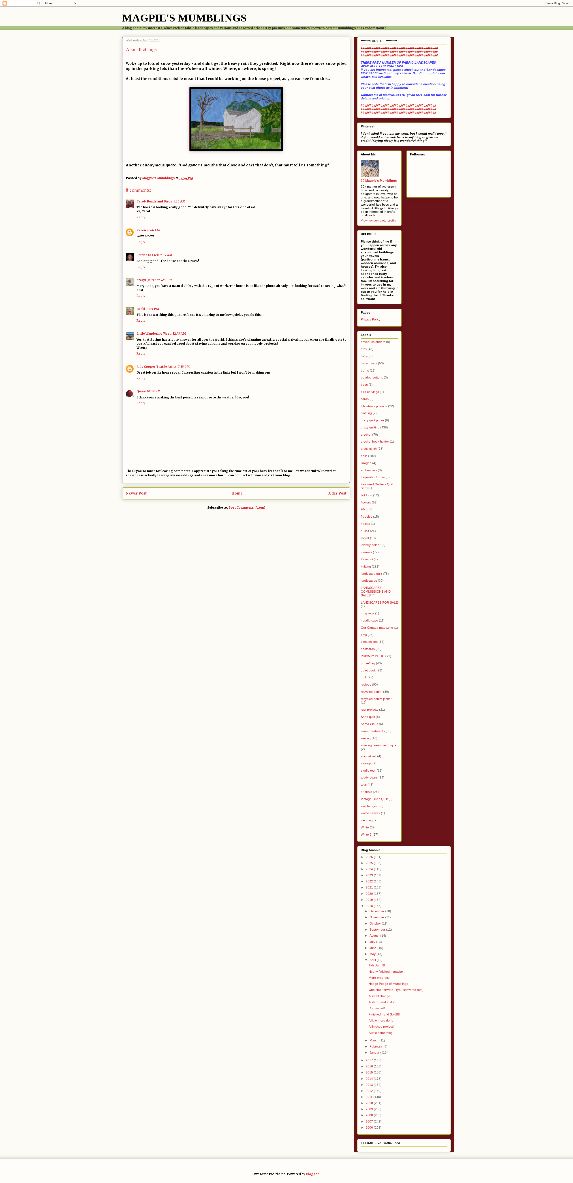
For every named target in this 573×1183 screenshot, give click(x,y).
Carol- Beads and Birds (154, 201)
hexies (365, 523)
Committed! (377, 1008)
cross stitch (369, 448)
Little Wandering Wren (154, 334)
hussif (365, 531)
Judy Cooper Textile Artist (157, 367)
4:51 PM (167, 280)
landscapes (369, 580)
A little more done (381, 1020)
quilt (364, 677)
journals (366, 552)
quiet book (368, 670)
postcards (368, 649)
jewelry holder (371, 545)
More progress (379, 977)
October (376, 923)
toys (364, 784)
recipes (366, 684)
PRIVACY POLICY (373, 656)
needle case (369, 620)
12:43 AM (179, 334)
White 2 (366, 834)
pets (364, 635)
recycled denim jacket (376, 699)
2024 (370, 869)
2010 (370, 1103)
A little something (381, 1033)
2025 (370, 863)
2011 (369, 1097)
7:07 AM (166, 255)
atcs (364, 349)
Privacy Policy (370, 319)
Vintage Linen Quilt (374, 799)
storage (366, 763)
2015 (370, 1072)
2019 (370, 899)
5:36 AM (179, 201)
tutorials (366, 792)
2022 (370, 881)
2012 (370, 1091)
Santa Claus (369, 724)
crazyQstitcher (148, 280)
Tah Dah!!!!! (377, 965)
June (373, 948)
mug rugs (367, 613)
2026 (370, 857)
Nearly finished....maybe (386, 971)
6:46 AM (153, 230)
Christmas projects (374, 406)
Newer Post (136, 493)
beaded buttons (372, 377)
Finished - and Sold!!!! (384, 1014)
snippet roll (368, 756)
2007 (370, 1121)
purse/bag (368, 663)
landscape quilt (371, 573)
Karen (141, 230)
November (377, 917)
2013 (370, 1084)
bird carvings (370, 392)
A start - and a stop (382, 1002)
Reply (141, 217)
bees (364, 384)
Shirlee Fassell (148, 255)
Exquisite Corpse (373, 477)
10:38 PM (153, 391)
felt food (366, 495)
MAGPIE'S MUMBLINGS (184, 18)
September (378, 929)
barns (365, 370)
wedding (367, 820)
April (373, 960)
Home (237, 493)
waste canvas (370, 813)
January (376, 1052)
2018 (370, 906)
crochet (366, 434)
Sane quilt (368, 716)
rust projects (369, 709)
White (365, 827)
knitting (366, 566)
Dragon (366, 463)
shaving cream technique (378, 745)
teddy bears (369, 777)
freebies (366, 516)
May (373, 954)
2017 (370, 1060)
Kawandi (367, 559)
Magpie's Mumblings (381, 180)
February (376, 1046)
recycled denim (371, 691)
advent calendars (373, 342)
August (375, 935)
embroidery (369, 470)
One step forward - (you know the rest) (396, 990)
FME (364, 509)
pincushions (369, 641)
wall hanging (369, 806)
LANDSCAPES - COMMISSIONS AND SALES (376, 591)
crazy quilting (370, 427)
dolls (364, 456)
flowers (366, 502)
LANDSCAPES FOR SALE (379, 602)
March (374, 1040)
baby (364, 356)
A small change (379, 996)
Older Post (336, 493)
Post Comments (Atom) (247, 508)
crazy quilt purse (372, 420)
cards (365, 399)
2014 (370, 1078)
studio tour (368, 770)
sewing (366, 738)
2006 (370, 1127)
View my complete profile (378, 220)
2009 (370, 1109)
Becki (141, 309)
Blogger (312, 1174)
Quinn (141, 391)
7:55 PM (184, 367)
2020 (370, 893)
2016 (370, 1066)
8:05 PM (152, 309)
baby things (369, 363)
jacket (365, 538)
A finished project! (381, 1026)
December (377, 911)
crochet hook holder (375, 441)
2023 (370, 875)
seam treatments (373, 731)
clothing (366, 413)
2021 (370, 887)
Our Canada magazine (377, 627)
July (373, 942)
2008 (370, 1115)
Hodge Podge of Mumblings (388, 983)
